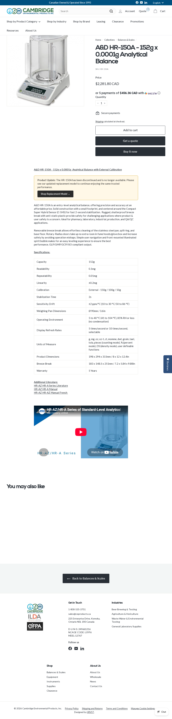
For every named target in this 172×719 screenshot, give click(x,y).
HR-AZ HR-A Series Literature (51, 385)
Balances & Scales (126, 39)
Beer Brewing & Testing (124, 609)
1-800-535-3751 (77, 609)
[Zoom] (45, 67)
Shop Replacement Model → (55, 193)
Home (98, 39)
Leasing (101, 21)
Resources (13, 30)
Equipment (52, 676)
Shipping (99, 121)
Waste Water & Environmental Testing (127, 620)
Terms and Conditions (117, 708)
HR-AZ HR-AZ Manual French (51, 392)
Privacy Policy (72, 708)
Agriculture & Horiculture (125, 613)
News (93, 681)
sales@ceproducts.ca (79, 613)
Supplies (51, 686)
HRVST (90, 712)
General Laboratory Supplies (126, 626)
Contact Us (96, 686)
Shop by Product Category (22, 21)
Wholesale (95, 676)
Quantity (100, 96)
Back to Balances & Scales (88, 578)
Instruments (53, 681)
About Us (30, 30)
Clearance (118, 21)
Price (98, 77)
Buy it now (130, 151)
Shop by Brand (81, 21)
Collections (109, 39)
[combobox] (87, 11)
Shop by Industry (56, 21)
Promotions (137, 21)
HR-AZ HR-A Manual (45, 389)
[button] (130, 93)
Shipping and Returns (92, 708)
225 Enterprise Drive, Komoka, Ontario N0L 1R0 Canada (84, 620)
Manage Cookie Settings (143, 708)
